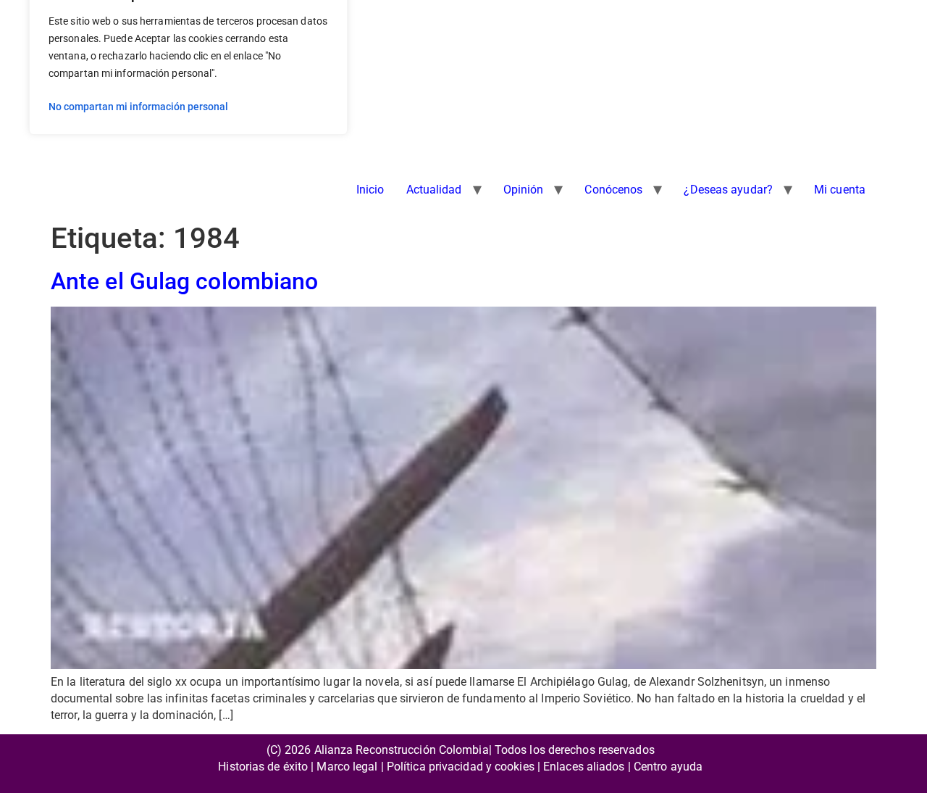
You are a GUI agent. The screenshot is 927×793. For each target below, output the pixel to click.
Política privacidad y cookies (460, 766)
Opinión (523, 189)
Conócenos (613, 189)
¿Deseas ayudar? (728, 189)
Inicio (370, 189)
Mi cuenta (839, 189)
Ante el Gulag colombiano (184, 281)
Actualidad (434, 189)
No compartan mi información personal (138, 106)
